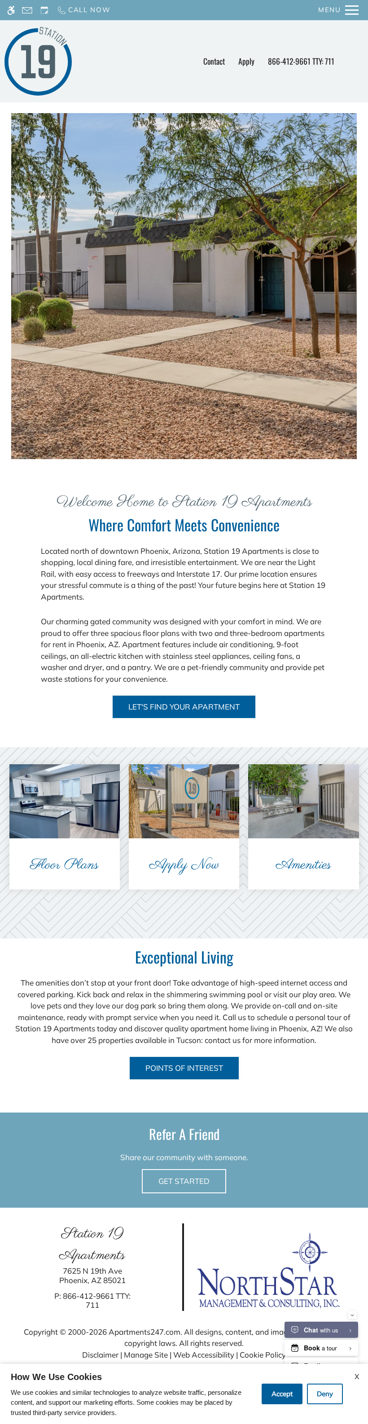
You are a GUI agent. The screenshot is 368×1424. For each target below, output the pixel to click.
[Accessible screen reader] (11, 10)
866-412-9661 (301, 61)
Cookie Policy (263, 1354)
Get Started (184, 1181)
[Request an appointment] (44, 10)
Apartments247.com (144, 1331)
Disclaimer (100, 1354)
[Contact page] (27, 10)
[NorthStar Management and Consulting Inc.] (268, 1269)
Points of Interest (184, 1068)
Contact (214, 61)
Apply (246, 61)
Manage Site (146, 1354)
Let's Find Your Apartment (184, 706)
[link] (92, 1275)
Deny (325, 1393)
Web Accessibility (203, 1354)
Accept (282, 1393)
